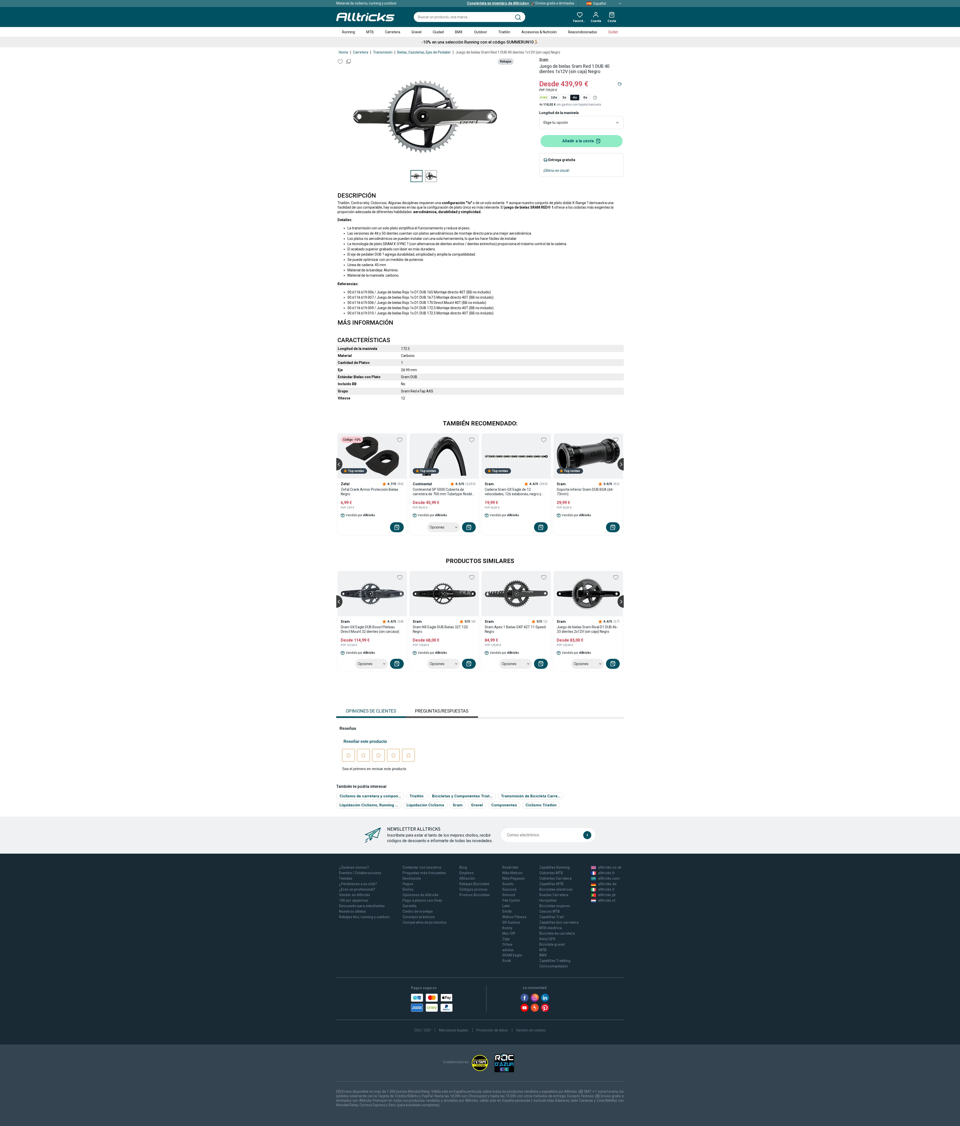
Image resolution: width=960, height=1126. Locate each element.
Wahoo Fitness (514, 917)
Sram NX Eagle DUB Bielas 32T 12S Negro (440, 629)
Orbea (507, 944)
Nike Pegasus (513, 878)
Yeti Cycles (511, 900)
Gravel (417, 32)
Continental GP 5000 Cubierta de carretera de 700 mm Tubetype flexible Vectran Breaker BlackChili (443, 491)
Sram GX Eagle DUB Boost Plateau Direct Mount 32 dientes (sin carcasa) (370, 629)
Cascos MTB (549, 911)
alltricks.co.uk (609, 867)
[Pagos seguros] (431, 1003)
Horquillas (548, 900)
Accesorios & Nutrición (539, 32)
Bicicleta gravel (552, 944)
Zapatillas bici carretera (558, 922)
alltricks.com (609, 878)
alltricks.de (607, 884)
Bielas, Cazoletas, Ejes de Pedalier (424, 52)
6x (585, 97)
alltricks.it (606, 889)
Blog (463, 867)
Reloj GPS (547, 939)
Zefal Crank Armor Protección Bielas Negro (369, 491)
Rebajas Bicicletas (474, 884)
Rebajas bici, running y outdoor (364, 917)
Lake (506, 906)
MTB (370, 32)
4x (575, 97)
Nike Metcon (512, 873)
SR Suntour (511, 922)
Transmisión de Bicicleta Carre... (530, 796)
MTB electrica (550, 928)
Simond (508, 895)
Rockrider (510, 867)
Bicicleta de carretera (557, 933)
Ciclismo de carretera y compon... (370, 796)
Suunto (508, 884)
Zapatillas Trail (551, 917)
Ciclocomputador (553, 966)
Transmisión (382, 52)
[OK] (587, 835)
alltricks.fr (606, 873)
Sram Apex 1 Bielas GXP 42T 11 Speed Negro (515, 629)
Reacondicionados (582, 32)
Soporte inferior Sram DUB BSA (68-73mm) (585, 491)
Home (343, 52)
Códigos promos (473, 889)
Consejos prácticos (418, 917)
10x (554, 97)
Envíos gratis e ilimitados (520, 3)
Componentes (504, 805)
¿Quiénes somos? (354, 867)
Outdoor (480, 32)
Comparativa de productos (424, 922)
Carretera (392, 32)
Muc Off (508, 933)
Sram (543, 60)
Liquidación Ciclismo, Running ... (369, 805)
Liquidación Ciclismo (425, 805)
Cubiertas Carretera (555, 878)
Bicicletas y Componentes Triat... (462, 796)
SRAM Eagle (512, 955)
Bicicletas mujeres (554, 906)
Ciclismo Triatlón (541, 805)
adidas (508, 950)
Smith (507, 911)
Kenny (507, 928)
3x (564, 97)
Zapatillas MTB (551, 884)
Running (348, 32)
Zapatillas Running (554, 867)
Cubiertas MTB (551, 873)
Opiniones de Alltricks (420, 895)
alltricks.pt (606, 895)
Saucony (509, 889)
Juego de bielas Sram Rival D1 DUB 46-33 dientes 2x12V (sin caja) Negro (587, 629)
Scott (506, 961)
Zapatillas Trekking (554, 961)
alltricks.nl (606, 900)
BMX (458, 32)
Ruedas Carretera (553, 895)
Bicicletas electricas (556, 889)
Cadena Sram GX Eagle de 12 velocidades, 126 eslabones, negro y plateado (513, 491)
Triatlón (504, 32)
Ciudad (438, 32)
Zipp (506, 939)
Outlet (613, 32)
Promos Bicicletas (474, 895)
